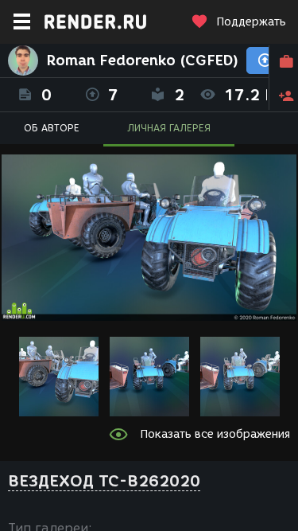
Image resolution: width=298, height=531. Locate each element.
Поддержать (251, 22)
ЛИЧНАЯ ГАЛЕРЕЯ (169, 128)
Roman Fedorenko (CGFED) (142, 60)
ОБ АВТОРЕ (51, 128)
